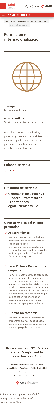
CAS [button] (37, 6)
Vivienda (15, 352)
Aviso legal (24, 368)
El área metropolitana (17, 348)
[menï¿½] (3, 6)
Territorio (43, 348)
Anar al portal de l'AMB (46, 6)
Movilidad (38, 352)
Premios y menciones (27, 372)
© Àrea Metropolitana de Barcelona (27, 376)
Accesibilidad (12, 368)
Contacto (39, 364)
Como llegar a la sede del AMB (22, 364)
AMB (33, 348)
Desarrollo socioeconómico (27, 356)
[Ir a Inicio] (6, 21)
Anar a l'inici (12, 6)
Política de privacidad (39, 368)
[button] (26, 6)
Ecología (26, 352)
